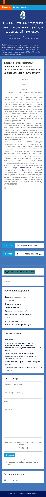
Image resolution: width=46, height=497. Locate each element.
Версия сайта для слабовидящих (21, 271)
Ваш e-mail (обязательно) (13, 393)
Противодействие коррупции (16, 297)
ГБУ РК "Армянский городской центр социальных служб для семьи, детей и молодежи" (23, 27)
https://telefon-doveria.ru (22, 168)
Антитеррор (9, 300)
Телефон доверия (12, 307)
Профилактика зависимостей (16, 311)
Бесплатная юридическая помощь (18, 314)
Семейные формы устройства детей (18, 325)
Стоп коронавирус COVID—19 (16, 321)
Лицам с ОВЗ (10, 318)
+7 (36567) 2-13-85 (13, 36)
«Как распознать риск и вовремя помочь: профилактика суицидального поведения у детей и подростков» (21, 356)
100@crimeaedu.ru (14, 38)
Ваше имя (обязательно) (13, 384)
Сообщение (8, 410)
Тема (6, 401)
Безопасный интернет (13, 304)
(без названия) (10, 340)
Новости (24, 89)
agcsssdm (24, 84)
